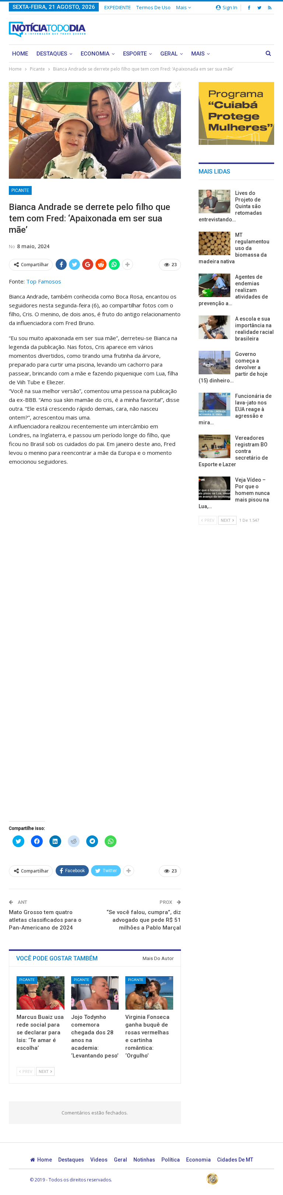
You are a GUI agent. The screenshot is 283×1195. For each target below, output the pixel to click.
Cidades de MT (235, 1160)
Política (170, 1160)
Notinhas (144, 1160)
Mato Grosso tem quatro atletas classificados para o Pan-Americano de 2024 (45, 920)
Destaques (51, 53)
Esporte (135, 53)
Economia (95, 53)
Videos (99, 1160)
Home (20, 53)
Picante (20, 190)
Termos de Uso (153, 7)
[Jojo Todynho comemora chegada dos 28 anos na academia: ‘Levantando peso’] (95, 993)
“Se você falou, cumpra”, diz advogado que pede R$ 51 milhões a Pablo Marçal (143, 920)
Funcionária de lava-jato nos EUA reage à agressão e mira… (235, 409)
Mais (182, 7)
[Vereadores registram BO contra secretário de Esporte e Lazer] (214, 446)
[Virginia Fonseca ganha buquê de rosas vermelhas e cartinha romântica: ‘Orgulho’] (149, 993)
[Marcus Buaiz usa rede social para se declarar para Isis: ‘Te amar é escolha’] (40, 993)
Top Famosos (43, 281)
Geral (169, 53)
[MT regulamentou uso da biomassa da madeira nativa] (214, 243)
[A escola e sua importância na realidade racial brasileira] (214, 327)
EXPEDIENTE (117, 7)
